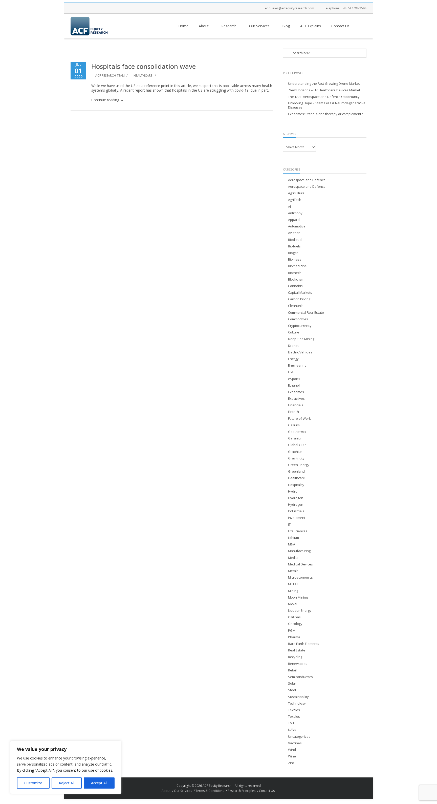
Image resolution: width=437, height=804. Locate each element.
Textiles (294, 710)
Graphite (295, 452)
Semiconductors (300, 677)
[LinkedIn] (106, 8)
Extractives (296, 398)
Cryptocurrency (300, 326)
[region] (65, 767)
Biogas (293, 253)
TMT (291, 723)
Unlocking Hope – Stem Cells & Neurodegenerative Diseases (326, 105)
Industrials (296, 511)
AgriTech (294, 200)
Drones (293, 346)
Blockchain (296, 279)
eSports (294, 379)
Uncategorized (299, 736)
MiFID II (293, 584)
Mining (293, 591)
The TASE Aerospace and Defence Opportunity (324, 97)
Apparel (294, 220)
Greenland (296, 471)
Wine (292, 756)
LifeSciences (297, 531)
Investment (296, 518)
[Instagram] (96, 8)
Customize (33, 782)
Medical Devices (300, 564)
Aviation (294, 233)
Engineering (297, 365)
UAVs (292, 730)
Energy (293, 359)
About (204, 26)
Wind (292, 750)
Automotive (296, 226)
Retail (292, 670)
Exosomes (296, 392)
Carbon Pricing (299, 299)
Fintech (293, 412)
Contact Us (340, 26)
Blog (286, 26)
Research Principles (241, 791)
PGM (291, 630)
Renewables (297, 664)
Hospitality (296, 485)
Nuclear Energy (299, 610)
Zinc (291, 763)
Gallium (294, 425)
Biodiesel (295, 240)
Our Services (259, 26)
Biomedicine (297, 266)
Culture (293, 332)
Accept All (99, 782)
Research (228, 26)
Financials (295, 405)
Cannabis (295, 286)
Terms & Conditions (209, 791)
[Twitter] (86, 8)
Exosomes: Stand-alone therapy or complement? (325, 114)
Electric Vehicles (300, 352)
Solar (292, 683)
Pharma (294, 637)
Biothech (294, 273)
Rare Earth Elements (303, 644)
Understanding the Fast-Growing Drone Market (324, 83)
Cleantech (295, 306)
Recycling (295, 657)
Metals (293, 571)
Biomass (294, 259)
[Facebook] (76, 8)
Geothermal (297, 432)
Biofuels (294, 246)
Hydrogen (295, 498)
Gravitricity (296, 458)
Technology (297, 703)
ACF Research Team (110, 75)
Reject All (66, 782)
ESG (291, 372)
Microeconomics (300, 577)
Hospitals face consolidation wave (143, 66)
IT (289, 524)
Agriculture (296, 193)
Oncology (295, 624)
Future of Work (299, 418)
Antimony (295, 213)
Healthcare (143, 75)
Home (183, 26)
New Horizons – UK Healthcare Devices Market (324, 90)
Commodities (298, 319)
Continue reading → (107, 99)
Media (293, 558)
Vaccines (295, 743)
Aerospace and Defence (306, 180)
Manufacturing (299, 551)
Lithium (293, 538)
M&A (291, 544)
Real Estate (296, 650)
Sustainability (298, 697)
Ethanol (294, 385)
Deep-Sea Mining (301, 339)
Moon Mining (298, 597)
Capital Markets (300, 292)
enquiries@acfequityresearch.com (289, 8)
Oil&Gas (294, 617)
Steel (292, 690)
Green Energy (298, 465)
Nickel (292, 604)
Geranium (295, 438)
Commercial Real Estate (306, 312)
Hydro (292, 491)
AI (289, 206)
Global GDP (297, 445)
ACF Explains (310, 26)
